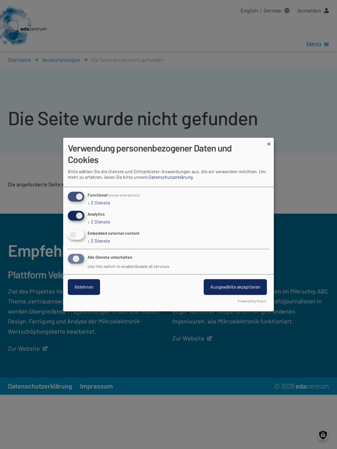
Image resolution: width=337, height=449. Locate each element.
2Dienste (99, 203)
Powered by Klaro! (252, 301)
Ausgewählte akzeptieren (235, 287)
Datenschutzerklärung (170, 177)
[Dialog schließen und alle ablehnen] (269, 142)
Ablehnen (83, 287)
